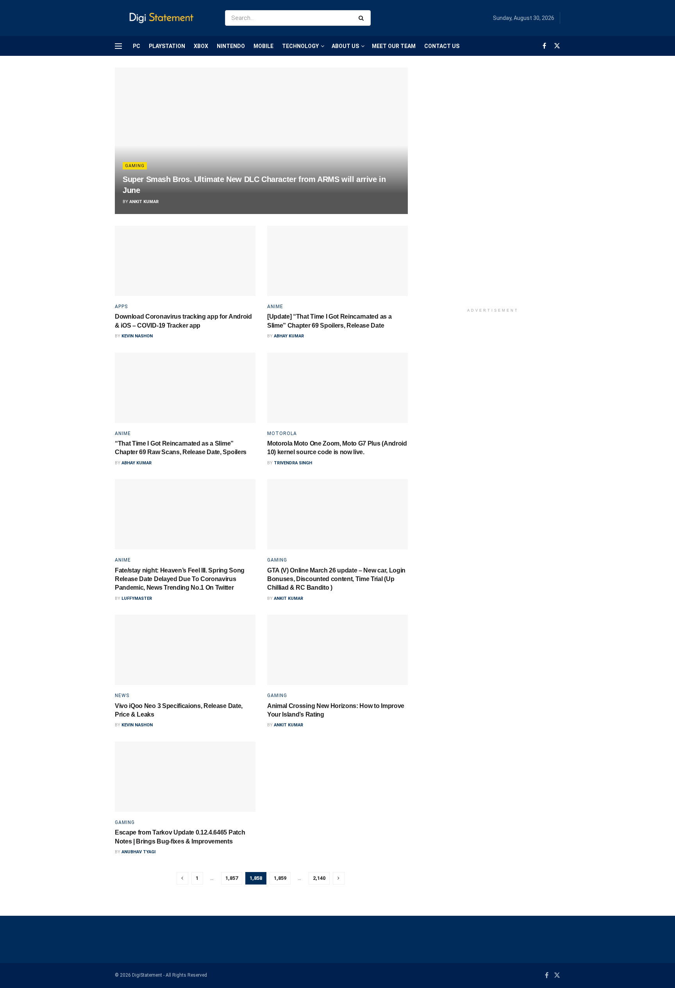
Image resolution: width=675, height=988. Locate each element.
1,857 (231, 878)
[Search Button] (363, 18)
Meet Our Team (394, 46)
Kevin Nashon (137, 336)
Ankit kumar (144, 201)
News (122, 695)
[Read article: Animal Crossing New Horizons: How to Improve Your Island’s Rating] (337, 650)
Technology (300, 46)
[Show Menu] (118, 46)
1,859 (280, 878)
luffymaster (136, 598)
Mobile (263, 46)
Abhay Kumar (289, 336)
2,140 (319, 878)
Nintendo (231, 46)
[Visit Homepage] (163, 18)
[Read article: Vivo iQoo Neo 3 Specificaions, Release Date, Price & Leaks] (185, 650)
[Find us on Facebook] (544, 46)
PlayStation (167, 46)
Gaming (135, 165)
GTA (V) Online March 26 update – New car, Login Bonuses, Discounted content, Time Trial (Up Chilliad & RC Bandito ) (336, 579)
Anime (275, 306)
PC (136, 46)
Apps (121, 306)
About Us (345, 46)
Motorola (282, 433)
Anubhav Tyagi (138, 851)
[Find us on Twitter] (557, 46)
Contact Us (441, 46)
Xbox (201, 46)
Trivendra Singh (293, 462)
